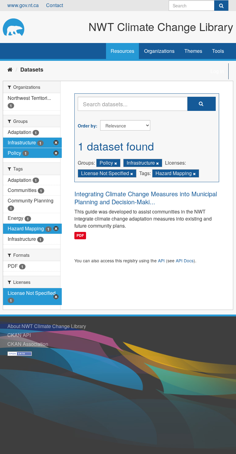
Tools (218, 50)
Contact (54, 5)
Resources (122, 50)
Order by (87, 126)
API (161, 260)
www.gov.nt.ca (23, 5)
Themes (193, 50)
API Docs (185, 260)
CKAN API (19, 335)
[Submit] (221, 5)
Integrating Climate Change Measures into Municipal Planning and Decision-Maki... (145, 197)
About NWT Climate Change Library (46, 326)
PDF (80, 235)
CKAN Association (27, 343)
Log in (217, 71)
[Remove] (115, 163)
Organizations (159, 50)
